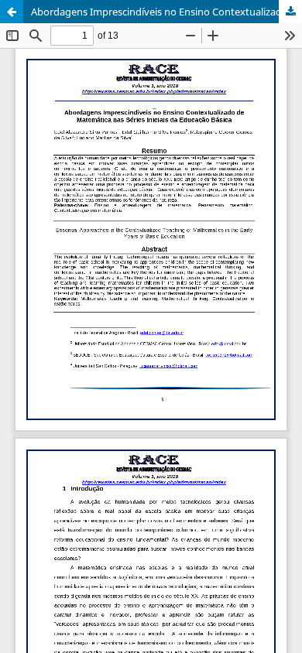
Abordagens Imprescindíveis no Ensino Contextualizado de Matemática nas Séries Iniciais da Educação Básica (166, 12)
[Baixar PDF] (290, 11)
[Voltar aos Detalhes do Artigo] (11, 11)
